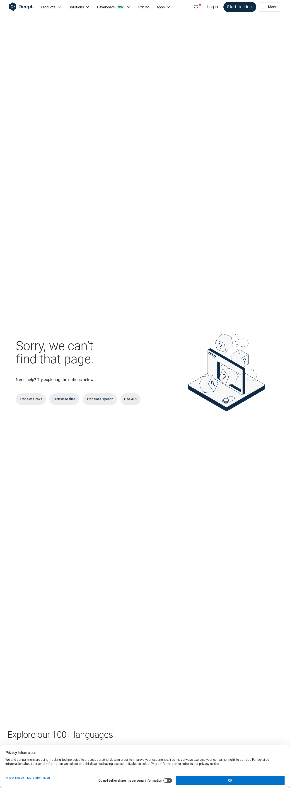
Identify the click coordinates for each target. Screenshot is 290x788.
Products (48, 7)
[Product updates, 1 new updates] (196, 7)
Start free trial (240, 6)
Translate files (64, 399)
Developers (110, 7)
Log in (212, 6)
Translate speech (99, 399)
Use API (130, 399)
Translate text (30, 399)
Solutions (76, 7)
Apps (161, 7)
